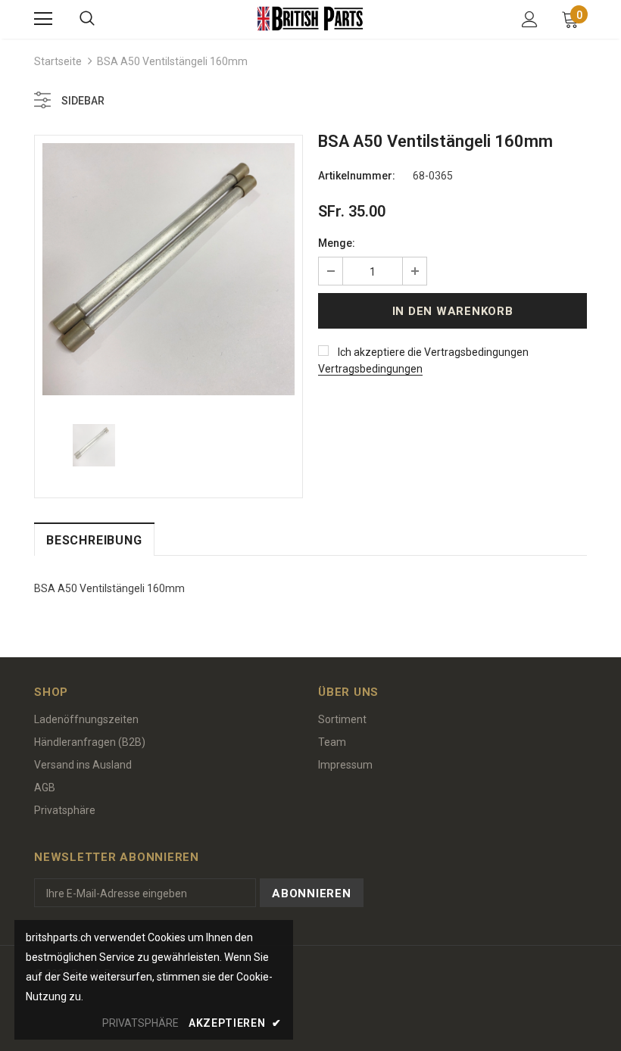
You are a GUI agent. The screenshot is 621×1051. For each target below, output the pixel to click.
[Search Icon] (87, 19)
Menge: (336, 243)
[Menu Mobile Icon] (43, 19)
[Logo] (310, 18)
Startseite (58, 61)
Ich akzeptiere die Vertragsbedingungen (433, 352)
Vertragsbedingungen (370, 369)
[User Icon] (530, 19)
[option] (168, 269)
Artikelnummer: (356, 176)
